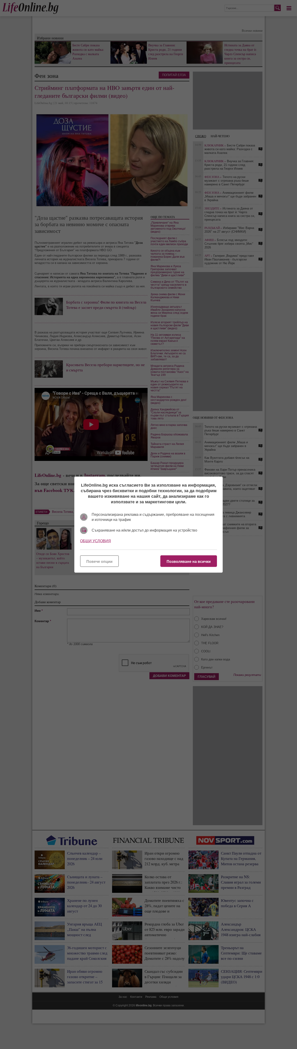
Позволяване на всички (189, 561)
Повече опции (99, 561)
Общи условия (95, 541)
